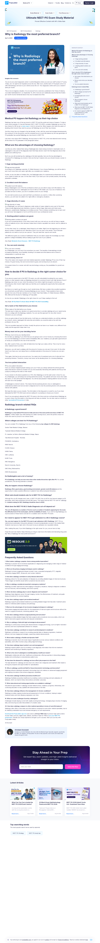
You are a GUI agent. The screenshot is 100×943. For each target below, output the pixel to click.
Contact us (68, 3)
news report (26, 126)
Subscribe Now (73, 767)
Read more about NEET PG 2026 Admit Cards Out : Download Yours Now (70, 814)
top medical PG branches (16, 400)
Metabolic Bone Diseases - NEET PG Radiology (26, 241)
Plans (79, 3)
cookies (47, 939)
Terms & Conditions (63, 939)
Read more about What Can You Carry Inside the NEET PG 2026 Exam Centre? (15, 814)
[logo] (11, 3)
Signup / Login (89, 3)
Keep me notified (21, 38)
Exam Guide (49, 13)
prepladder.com (26, 939)
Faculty (58, 3)
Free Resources (64, 13)
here (86, 939)
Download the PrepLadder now (16, 714)
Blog (62, 3)
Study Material (34, 13)
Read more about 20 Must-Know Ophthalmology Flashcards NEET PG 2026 (42, 814)
